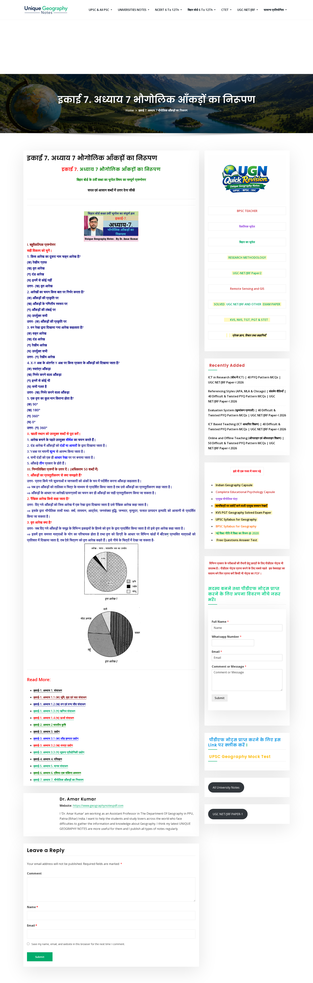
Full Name (220, 622)
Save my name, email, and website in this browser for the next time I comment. (78, 944)
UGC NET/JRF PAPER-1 (228, 814)
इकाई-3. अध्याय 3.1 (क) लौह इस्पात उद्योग (56, 738)
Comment (34, 873)
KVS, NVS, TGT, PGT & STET (249, 320)
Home (130, 110)
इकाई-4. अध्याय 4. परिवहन (48, 759)
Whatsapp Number (226, 637)
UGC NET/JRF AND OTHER (243, 304)
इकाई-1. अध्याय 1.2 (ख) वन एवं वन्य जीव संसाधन (59, 704)
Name (32, 907)
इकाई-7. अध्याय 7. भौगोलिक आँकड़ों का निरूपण (59, 780)
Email (32, 925)
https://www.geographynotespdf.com (98, 806)
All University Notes (226, 787)
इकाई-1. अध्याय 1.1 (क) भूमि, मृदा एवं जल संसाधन (60, 697)
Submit (220, 698)
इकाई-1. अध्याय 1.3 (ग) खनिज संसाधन (54, 711)
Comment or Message (229, 666)
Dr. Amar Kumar (78, 799)
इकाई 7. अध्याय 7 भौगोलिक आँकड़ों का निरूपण (163, 110)
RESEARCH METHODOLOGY (247, 258)
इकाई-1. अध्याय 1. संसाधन (48, 690)
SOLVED (219, 304)
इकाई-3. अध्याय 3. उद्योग (47, 732)
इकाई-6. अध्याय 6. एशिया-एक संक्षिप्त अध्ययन (57, 773)
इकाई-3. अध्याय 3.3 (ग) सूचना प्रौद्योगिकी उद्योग (59, 752)
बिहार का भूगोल (247, 242)
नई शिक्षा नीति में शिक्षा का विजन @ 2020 (237, 533)
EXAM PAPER (271, 304)
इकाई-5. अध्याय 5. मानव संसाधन (51, 766)
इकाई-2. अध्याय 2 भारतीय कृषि (50, 725)
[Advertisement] (156, 47)
